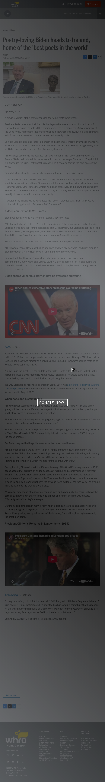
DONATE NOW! (52, 402)
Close (74, 370)
